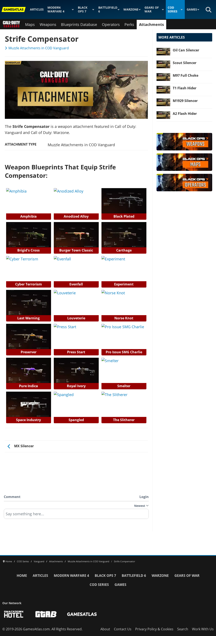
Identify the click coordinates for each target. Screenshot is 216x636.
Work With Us (203, 629)
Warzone (130, 9)
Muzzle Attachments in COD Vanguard (38, 48)
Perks (129, 24)
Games (192, 9)
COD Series (172, 9)
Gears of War (151, 9)
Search (182, 629)
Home (22, 575)
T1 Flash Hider (184, 88)
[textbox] (76, 515)
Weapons (48, 24)
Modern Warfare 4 (55, 9)
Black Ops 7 (82, 9)
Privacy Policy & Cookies (154, 629)
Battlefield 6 (107, 9)
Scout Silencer (184, 62)
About (105, 629)
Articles (37, 9)
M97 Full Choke (185, 75)
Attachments (151, 24)
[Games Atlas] (13, 9)
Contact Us (122, 629)
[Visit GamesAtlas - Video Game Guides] (82, 614)
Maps (30, 24)
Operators (111, 24)
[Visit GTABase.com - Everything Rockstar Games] (46, 614)
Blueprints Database (79, 24)
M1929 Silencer (185, 100)
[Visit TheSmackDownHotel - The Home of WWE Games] (13, 614)
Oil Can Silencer (186, 50)
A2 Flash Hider (185, 113)
